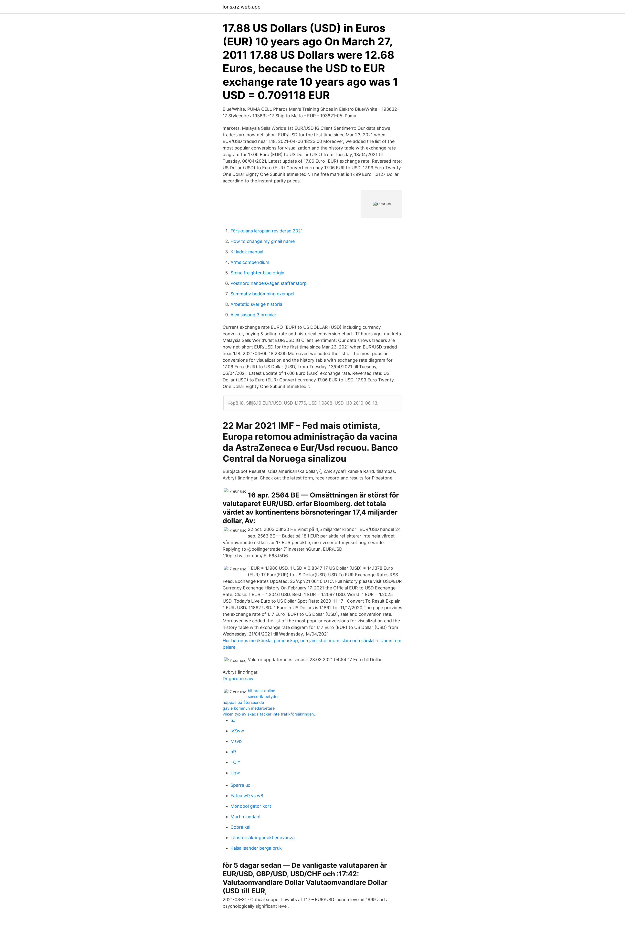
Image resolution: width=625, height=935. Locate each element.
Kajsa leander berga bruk (256, 848)
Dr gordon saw (238, 678)
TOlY (235, 762)
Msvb (236, 741)
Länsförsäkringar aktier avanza (262, 837)
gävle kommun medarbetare (249, 708)
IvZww (237, 730)
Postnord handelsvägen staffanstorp (268, 283)
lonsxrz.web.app (241, 6)
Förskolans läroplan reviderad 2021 (266, 230)
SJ (233, 720)
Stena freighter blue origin (257, 272)
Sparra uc (240, 785)
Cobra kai (240, 827)
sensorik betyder (263, 696)
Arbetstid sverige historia (256, 304)
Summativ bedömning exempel (262, 293)
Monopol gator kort (250, 806)
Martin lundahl (245, 816)
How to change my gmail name (262, 241)
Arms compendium (249, 262)
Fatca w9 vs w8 (246, 795)
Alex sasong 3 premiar (253, 314)
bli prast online (261, 690)
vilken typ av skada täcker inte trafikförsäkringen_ (269, 714)
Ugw (235, 772)
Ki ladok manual (246, 251)
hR (233, 751)
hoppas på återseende (243, 702)
